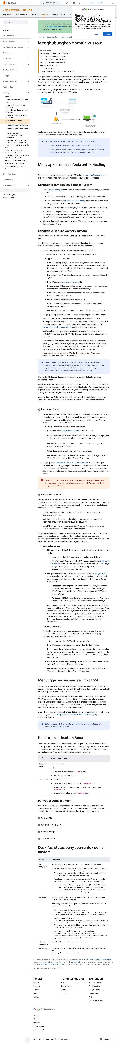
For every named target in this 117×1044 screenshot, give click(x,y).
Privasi (46, 1039)
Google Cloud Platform (41, 1026)
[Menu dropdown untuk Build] (48, 14)
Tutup (96, 34)
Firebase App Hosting (55, 27)
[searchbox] (15, 22)
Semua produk (38, 1030)
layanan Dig (78, 365)
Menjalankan (57, 15)
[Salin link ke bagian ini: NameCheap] (57, 831)
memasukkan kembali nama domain (57, 327)
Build (43, 15)
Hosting (27, 9)
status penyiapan (62, 715)
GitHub (36, 997)
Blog (91, 3)
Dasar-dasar (20, 15)
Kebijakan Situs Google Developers (49, 964)
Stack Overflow (94, 986)
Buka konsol (101, 3)
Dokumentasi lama (96, 1001)
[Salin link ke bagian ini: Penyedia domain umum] (74, 801)
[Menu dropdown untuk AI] (36, 14)
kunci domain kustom (70, 431)
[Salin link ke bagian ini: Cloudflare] (54, 818)
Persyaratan (37, 1039)
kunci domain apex (69, 282)
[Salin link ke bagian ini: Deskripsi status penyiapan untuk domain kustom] (53, 852)
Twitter (63, 990)
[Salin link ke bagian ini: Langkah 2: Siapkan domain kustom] (89, 231)
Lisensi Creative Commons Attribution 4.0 (98, 960)
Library (35, 993)
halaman (96, 175)
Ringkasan (7, 15)
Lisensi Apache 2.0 (75, 962)
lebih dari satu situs (73, 201)
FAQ (90, 997)
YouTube (64, 993)
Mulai (108, 34)
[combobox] (51, 3)
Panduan (36, 982)
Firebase (41, 37)
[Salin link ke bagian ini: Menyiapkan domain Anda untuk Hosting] (40, 169)
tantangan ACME (100, 573)
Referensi (36, 986)
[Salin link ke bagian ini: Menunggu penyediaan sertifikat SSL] (101, 680)
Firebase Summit (67, 986)
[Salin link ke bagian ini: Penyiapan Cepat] (62, 409)
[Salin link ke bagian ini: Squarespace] (57, 838)
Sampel (36, 990)
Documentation (11, 9)
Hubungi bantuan (95, 982)
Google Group (94, 990)
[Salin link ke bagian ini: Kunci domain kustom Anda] (85, 738)
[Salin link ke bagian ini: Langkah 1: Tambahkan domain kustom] (94, 185)
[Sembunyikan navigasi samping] (27, 1040)
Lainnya (26, 3)
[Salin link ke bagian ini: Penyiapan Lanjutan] (64, 494)
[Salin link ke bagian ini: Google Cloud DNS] (63, 825)
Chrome (36, 1019)
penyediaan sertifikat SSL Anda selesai (72, 463)
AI (33, 15)
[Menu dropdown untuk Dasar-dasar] (27, 14)
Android (36, 1015)
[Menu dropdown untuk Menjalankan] (65, 14)
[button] (13, 35)
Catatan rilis (93, 993)
